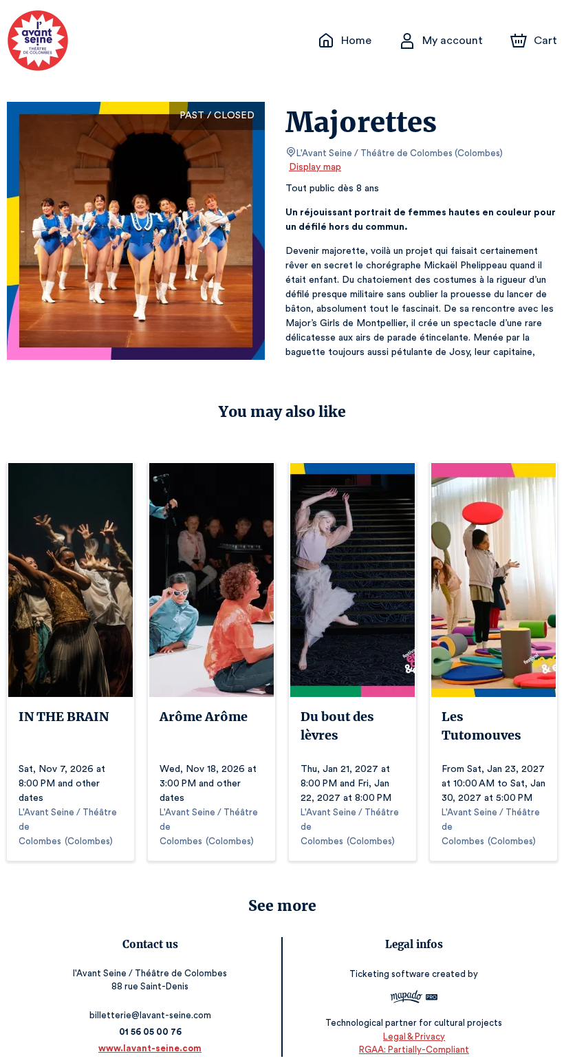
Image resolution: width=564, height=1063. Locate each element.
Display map (315, 167)
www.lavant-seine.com (150, 1048)
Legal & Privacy (414, 1036)
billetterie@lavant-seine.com (150, 1015)
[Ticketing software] (414, 999)
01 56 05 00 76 (150, 1031)
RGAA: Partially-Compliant (414, 1049)
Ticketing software (389, 973)
